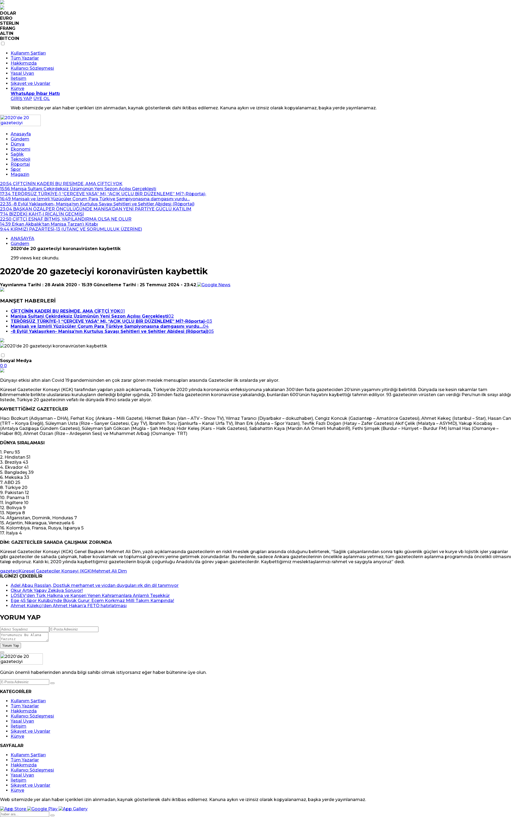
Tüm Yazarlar (25, 58)
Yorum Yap (10, 646)
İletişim (18, 78)
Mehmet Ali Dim (109, 571)
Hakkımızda (24, 63)
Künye (17, 88)
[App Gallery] (73, 808)
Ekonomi (20, 149)
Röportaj (20, 164)
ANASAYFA (22, 238)
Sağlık (17, 154)
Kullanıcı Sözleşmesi (32, 68)
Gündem (20, 139)
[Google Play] (43, 808)
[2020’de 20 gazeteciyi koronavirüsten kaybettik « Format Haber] (20, 124)
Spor (16, 169)
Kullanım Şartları (28, 53)
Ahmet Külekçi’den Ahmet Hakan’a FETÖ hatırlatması (69, 605)
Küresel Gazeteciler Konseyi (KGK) (55, 571)
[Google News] (213, 284)
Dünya (17, 144)
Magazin (20, 174)
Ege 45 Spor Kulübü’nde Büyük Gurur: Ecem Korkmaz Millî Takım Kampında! (92, 600)
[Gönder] (52, 683)
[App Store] (13, 808)
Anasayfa (21, 133)
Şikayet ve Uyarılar (30, 83)
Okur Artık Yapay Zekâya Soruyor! (47, 590)
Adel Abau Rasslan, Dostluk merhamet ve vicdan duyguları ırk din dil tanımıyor (95, 585)
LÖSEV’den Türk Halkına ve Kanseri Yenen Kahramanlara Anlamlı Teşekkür (90, 595)
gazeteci (9, 571)
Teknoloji (20, 159)
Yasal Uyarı (22, 73)
